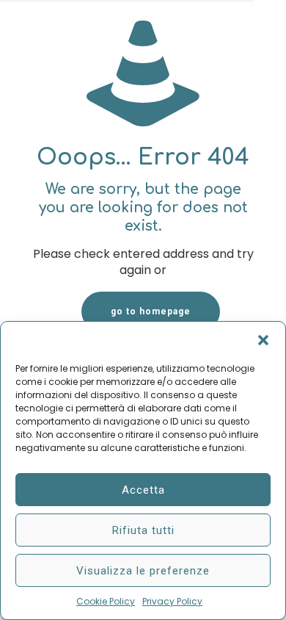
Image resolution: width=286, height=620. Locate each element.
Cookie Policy (105, 601)
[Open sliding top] (269, 16)
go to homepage (151, 311)
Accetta (143, 490)
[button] (263, 340)
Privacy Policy (172, 601)
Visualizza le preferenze (143, 570)
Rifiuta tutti (143, 530)
